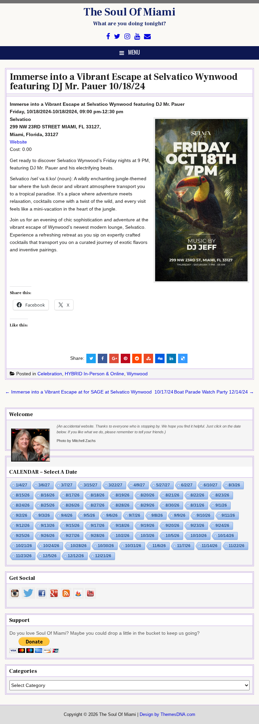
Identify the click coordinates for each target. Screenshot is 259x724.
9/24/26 (222, 525)
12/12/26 (76, 556)
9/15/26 (73, 525)
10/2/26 (123, 535)
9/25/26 (23, 535)
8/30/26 (172, 505)
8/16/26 (48, 495)
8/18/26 (98, 495)
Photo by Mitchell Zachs (76, 441)
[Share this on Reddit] (137, 358)
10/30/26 (106, 545)
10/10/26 (199, 535)
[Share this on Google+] (114, 358)
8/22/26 (197, 495)
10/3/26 (147, 535)
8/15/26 (23, 495)
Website (18, 142)
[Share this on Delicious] (183, 358)
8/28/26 (123, 505)
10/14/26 (226, 535)
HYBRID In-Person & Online (94, 373)
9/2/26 (21, 515)
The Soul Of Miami (129, 12)
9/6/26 (112, 515)
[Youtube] (137, 36)
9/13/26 (48, 525)
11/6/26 (159, 545)
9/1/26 (221, 505)
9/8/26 (157, 515)
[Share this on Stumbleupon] (148, 358)
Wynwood (137, 373)
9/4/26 (67, 515)
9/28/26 (98, 535)
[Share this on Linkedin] (171, 358)
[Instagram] (127, 36)
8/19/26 (123, 495)
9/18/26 (123, 525)
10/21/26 (24, 545)
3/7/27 (67, 485)
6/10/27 (211, 485)
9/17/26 (98, 525)
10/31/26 (133, 545)
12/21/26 (103, 556)
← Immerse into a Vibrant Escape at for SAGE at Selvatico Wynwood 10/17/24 (89, 392)
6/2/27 (187, 485)
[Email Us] (147, 36)
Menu (134, 52)
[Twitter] (117, 36)
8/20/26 (147, 495)
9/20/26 (172, 525)
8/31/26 (197, 505)
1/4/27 (21, 485)
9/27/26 (73, 535)
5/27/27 (163, 485)
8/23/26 (222, 495)
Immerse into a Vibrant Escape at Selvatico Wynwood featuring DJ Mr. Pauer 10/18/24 (124, 81)
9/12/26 (23, 525)
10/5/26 (172, 535)
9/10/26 (203, 515)
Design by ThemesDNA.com (167, 714)
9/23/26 (197, 525)
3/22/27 (115, 485)
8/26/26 (73, 505)
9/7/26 (134, 515)
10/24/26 (51, 545)
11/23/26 (24, 556)
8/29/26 (147, 505)
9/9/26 (179, 515)
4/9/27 (139, 485)
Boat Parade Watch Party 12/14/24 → (214, 392)
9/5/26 (89, 515)
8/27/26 (98, 505)
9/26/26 (48, 535)
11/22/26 (236, 545)
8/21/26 (172, 495)
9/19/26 (147, 525)
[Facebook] (108, 36)
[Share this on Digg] (160, 358)
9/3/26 (44, 515)
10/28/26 (78, 545)
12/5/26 (50, 556)
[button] (201, 200)
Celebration (49, 373)
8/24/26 (23, 505)
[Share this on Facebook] (102, 358)
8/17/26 (73, 495)
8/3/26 (234, 485)
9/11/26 (228, 515)
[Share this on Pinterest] (125, 358)
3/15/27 (90, 485)
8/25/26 (48, 505)
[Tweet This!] (91, 358)
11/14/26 (210, 545)
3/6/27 (44, 485)
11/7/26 (184, 545)
